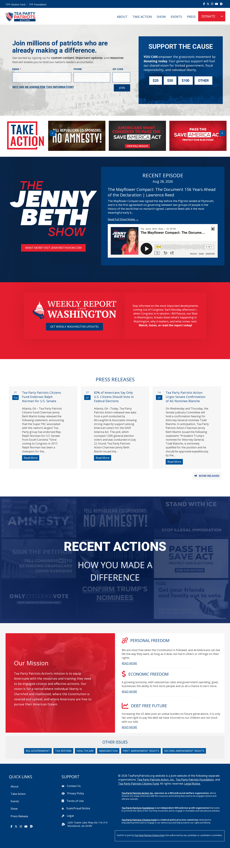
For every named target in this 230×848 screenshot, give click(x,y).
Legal (70, 816)
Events (176, 17)
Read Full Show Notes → (123, 219)
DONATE (208, 16)
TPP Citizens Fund (15, 4)
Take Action (142, 17)
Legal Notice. (192, 783)
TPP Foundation (37, 4)
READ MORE (129, 663)
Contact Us (74, 786)
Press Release (19, 816)
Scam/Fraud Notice (78, 808)
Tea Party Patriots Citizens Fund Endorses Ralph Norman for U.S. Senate (41, 397)
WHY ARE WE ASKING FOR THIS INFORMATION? (43, 87)
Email (16, 69)
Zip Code (117, 69)
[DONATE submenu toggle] (222, 16)
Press (191, 17)
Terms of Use (75, 801)
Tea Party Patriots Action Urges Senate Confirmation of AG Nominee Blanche (185, 397)
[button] (52, 133)
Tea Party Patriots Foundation (195, 779)
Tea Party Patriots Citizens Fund (138, 783)
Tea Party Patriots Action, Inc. (155, 779)
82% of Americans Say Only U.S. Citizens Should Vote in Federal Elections (114, 397)
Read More (31, 458)
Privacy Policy (75, 793)
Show (161, 17)
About (122, 17)
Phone (78, 69)
